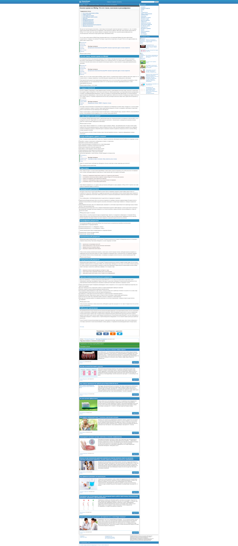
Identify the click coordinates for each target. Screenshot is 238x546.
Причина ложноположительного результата (92, 24)
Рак (142, 11)
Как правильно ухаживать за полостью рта (92, 476)
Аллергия (143, 7)
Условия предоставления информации (88, 544)
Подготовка (85, 18)
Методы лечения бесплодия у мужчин (91, 366)
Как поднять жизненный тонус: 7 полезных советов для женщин (99, 417)
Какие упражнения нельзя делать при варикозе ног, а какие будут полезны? (103, 517)
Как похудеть (144, 34)
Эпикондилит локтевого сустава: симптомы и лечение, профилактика (101, 437)
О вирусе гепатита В (87, 14)
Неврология (144, 21)
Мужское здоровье (145, 20)
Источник (82, 326)
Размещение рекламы (109, 537)
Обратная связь (83, 537)
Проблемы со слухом (146, 17)
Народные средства (145, 8)
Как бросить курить (145, 25)
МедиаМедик (86, 1)
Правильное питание (146, 23)
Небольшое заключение (88, 26)
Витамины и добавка (146, 28)
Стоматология (144, 12)
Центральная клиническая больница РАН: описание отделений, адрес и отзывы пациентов (109, 47)
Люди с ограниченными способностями (146, 14)
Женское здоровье (145, 31)
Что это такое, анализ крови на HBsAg (90, 13)
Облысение (143, 16)
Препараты (143, 32)
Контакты (119, 2)
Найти (156, 1)
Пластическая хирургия (146, 24)
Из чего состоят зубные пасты (89, 398)
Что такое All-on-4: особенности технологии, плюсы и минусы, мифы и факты (103, 349)
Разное (81, 362)
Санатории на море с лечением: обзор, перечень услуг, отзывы (102, 158)
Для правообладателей (110, 538)
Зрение (142, 29)
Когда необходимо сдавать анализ (90, 17)
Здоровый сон (144, 27)
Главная (109, 2)
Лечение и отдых (145, 18)
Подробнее (135, 362)
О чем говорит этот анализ (88, 15)
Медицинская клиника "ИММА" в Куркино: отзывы (99, 103)
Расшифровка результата (88, 20)
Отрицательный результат (88, 23)
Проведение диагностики (88, 19)
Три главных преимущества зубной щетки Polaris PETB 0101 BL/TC (99, 383)
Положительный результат (88, 22)
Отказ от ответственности (103, 544)
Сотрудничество (108, 536)
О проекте (113, 2)
